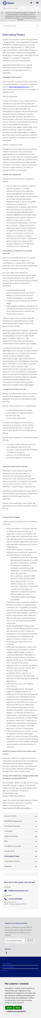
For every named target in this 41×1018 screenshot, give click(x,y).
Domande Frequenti (12, 826)
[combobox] (20, 8)
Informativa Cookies (12, 861)
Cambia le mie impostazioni (16, 1011)
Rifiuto (18, 1008)
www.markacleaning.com (18, 87)
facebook (7, 954)
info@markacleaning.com (18, 891)
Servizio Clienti (10, 816)
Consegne (8, 831)
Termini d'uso (9, 851)
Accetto (9, 1008)
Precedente (2, 13)
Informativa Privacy (12, 856)
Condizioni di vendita (12, 846)
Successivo (38, 13)
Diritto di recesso (11, 836)
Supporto (8, 866)
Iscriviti (30, 940)
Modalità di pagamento (13, 821)
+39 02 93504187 (15, 899)
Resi (6, 841)
